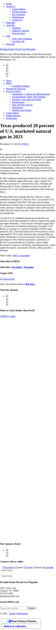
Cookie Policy (6, 576)
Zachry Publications (18, 613)
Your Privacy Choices (24, 621)
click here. (30, 284)
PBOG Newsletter (21, 255)
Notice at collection (15, 626)
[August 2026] (7, 279)
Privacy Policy (6, 570)
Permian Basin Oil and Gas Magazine (18, 49)
